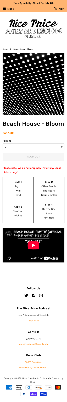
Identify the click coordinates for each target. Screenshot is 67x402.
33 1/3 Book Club (33, 362)
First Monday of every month (33, 367)
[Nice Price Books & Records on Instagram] (41, 296)
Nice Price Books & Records (36, 378)
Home (5, 49)
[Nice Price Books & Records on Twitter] (26, 296)
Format (7, 140)
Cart (61, 8)
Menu (10, 8)
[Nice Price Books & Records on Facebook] (34, 296)
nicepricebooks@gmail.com (33, 344)
